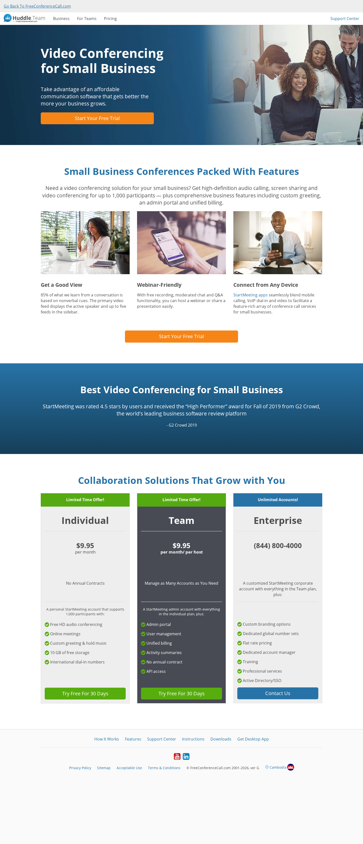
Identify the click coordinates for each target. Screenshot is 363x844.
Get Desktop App (253, 739)
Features (133, 739)
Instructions (193, 739)
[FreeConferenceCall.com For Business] (26, 18)
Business (61, 18)
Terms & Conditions (164, 767)
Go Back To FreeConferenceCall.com (37, 6)
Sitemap (104, 767)
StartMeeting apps (250, 295)
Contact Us (277, 693)
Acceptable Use (129, 767)
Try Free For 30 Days (85, 693)
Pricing (110, 18)
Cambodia (278, 767)
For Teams (87, 18)
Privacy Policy (80, 767)
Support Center (344, 18)
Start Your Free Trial (97, 118)
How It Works (106, 739)
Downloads (220, 739)
